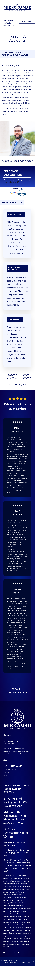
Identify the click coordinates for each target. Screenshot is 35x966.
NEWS (6, 776)
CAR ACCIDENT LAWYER (13, 766)
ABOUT (6, 772)
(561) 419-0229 (9, 744)
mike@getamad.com (11, 741)
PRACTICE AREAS (10, 769)
